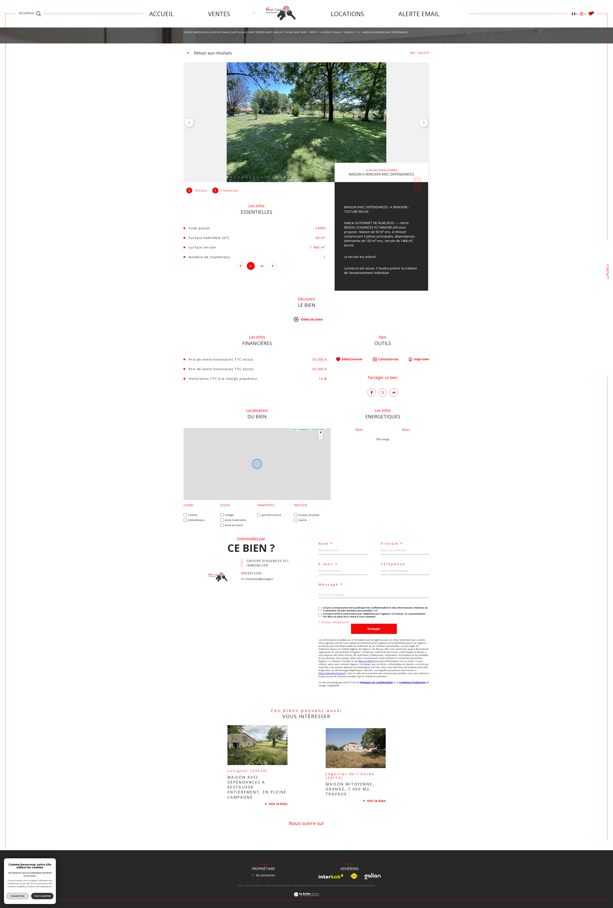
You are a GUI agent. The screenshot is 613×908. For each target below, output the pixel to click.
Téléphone (393, 564)
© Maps (303, 429)
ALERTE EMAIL (418, 14)
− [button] (321, 437)
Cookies (371, 886)
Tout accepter (42, 896)
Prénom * (392, 543)
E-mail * (328, 564)
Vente (313, 32)
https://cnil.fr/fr (366, 661)
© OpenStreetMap (317, 429)
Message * (330, 584)
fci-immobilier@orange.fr (257, 579)
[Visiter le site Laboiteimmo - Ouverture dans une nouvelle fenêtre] (306, 898)
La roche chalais (331, 32)
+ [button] (321, 432)
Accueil (161, 14)
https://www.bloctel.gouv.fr (332, 673)
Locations (347, 14)
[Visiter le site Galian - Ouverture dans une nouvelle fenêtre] (372, 876)
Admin (340, 886)
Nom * (325, 543)
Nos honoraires (300, 886)
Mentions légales (328, 886)
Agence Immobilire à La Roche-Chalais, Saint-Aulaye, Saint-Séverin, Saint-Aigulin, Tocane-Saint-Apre (245, 32)
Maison (348, 32)
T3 (358, 32)
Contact (607, 271)
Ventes (219, 14)
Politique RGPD (360, 886)
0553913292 (251, 573)
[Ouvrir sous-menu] (254, 13)
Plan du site (314, 886)
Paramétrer (17, 896)
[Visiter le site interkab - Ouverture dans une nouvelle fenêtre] (331, 876)
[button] (424, 123)
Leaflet (294, 429)
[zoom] (306, 181)
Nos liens (348, 886)
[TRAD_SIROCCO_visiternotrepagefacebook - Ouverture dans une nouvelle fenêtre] (306, 838)
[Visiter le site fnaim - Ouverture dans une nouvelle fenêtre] (354, 876)
